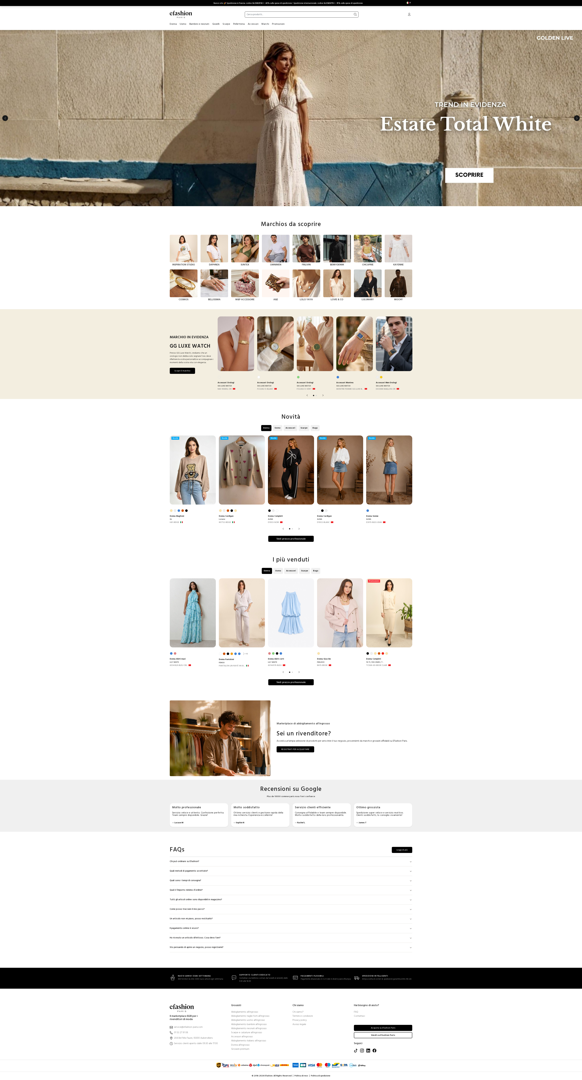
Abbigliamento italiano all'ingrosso (248, 1040)
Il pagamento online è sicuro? (184, 928)
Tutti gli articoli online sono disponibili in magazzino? (196, 899)
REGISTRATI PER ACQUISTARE (295, 749)
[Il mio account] (409, 15)
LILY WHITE (174, 662)
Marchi (265, 24)
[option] (291, 118)
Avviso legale (299, 1024)
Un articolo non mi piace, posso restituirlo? (191, 918)
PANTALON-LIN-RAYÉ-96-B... (232, 666)
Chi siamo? (298, 1012)
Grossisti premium (240, 1049)
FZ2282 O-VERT (304, 389)
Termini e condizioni (303, 1016)
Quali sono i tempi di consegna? (185, 880)
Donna (173, 24)
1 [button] (313, 395)
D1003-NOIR (273, 522)
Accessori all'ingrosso (242, 1036)
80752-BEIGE (225, 522)
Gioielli (216, 24)
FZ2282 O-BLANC (265, 389)
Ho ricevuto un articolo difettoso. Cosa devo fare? (195, 938)
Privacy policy (300, 1020)
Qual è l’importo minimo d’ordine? (186, 890)
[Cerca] (355, 15)
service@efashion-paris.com (188, 1027)
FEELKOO (320, 662)
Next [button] (577, 118)
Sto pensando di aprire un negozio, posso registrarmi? (196, 947)
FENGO (222, 662)
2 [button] (316, 395)
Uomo (183, 24)
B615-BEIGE (322, 665)
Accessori (253, 24)
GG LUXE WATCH (225, 385)
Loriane (222, 519)
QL (171, 519)
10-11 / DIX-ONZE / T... (375, 662)
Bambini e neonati (199, 24)
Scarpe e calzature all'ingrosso (246, 1032)
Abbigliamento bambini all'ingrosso (249, 1024)
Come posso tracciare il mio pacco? (187, 909)
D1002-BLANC (323, 522)
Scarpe (226, 24)
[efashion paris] (181, 14)
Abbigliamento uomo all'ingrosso (248, 1020)
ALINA (270, 519)
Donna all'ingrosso (240, 1045)
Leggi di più (402, 850)
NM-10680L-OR (225, 389)
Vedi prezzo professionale (291, 539)
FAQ (356, 1012)
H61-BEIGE (174, 522)
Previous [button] (5, 118)
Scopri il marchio (182, 371)
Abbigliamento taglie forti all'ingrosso (250, 1016)
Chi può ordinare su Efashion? (184, 861)
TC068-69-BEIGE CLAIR (376, 665)
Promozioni (278, 24)
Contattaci (359, 1016)
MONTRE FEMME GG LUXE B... (349, 389)
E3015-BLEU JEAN (374, 522)
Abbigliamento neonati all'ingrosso (249, 1028)
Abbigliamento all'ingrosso (244, 1012)
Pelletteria (239, 24)
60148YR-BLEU (275, 665)
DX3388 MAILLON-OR (385, 389)
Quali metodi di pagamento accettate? (189, 871)
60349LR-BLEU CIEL (178, 665)
